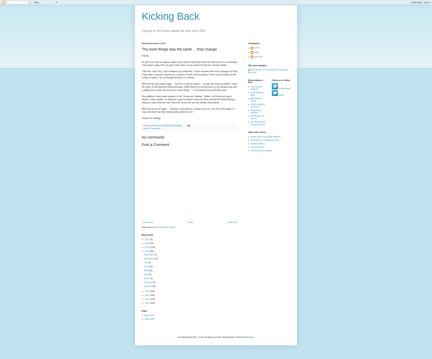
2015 (147, 247)
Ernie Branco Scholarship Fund (265, 140)
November (149, 259)
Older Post (232, 222)
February (148, 282)
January (148, 286)
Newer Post (148, 222)
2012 (147, 295)
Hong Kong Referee (256, 111)
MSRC (281, 95)
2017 (147, 239)
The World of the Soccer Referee (258, 123)
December (149, 254)
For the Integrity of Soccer (258, 105)
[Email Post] (188, 125)
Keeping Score (257, 147)
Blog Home (149, 315)
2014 (147, 251)
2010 (147, 303)
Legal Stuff (149, 319)
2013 (147, 291)
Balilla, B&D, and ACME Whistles (266, 137)
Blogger (250, 337)
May (146, 270)
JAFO (256, 48)
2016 (147, 243)
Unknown (258, 57)
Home (190, 222)
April (146, 274)
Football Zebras (258, 144)
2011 (147, 299)
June (146, 266)
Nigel (256, 52)
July (146, 262)
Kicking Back (170, 16)
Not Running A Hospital (261, 150)
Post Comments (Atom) (164, 227)
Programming (155, 128)
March (147, 278)
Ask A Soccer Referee (256, 88)
